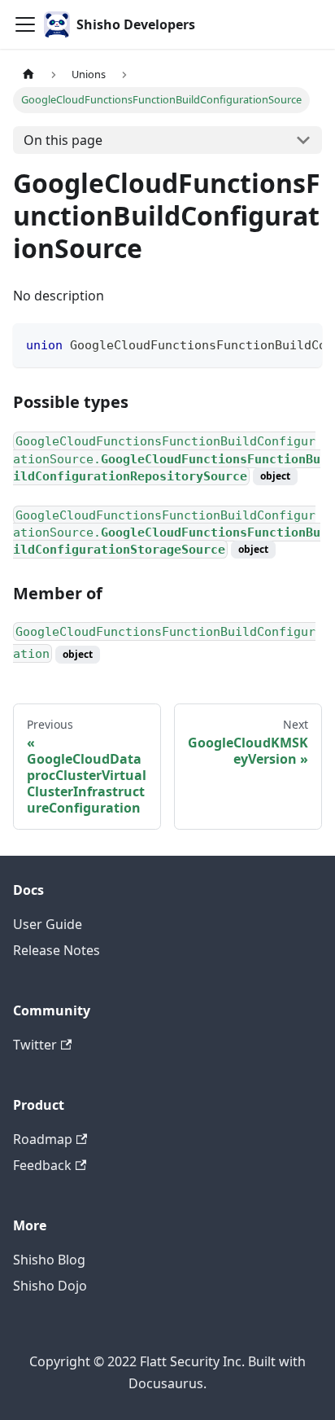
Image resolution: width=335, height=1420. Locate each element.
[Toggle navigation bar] (25, 24)
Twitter (35, 1045)
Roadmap (42, 1139)
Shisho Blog (49, 1260)
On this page (63, 140)
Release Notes (56, 950)
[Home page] (28, 74)
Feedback (42, 1165)
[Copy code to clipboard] (302, 343)
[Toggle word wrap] (272, 343)
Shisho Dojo (50, 1286)
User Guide (47, 924)
